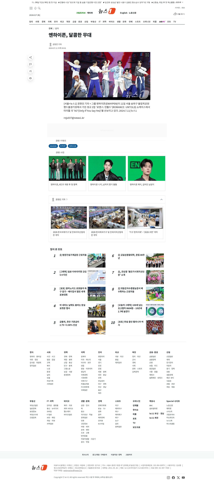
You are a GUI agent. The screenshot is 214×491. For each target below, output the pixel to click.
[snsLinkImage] (168, 477)
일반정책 (33, 408)
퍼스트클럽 (170, 424)
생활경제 (169, 375)
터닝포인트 (170, 418)
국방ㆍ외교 (119, 357)
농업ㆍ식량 (68, 372)
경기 (99, 363)
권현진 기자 (57, 44)
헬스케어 (67, 411)
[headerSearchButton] (39, 8)
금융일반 (152, 357)
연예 (100, 401)
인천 (99, 366)
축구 (116, 411)
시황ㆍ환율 (153, 372)
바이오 (66, 401)
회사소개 (85, 455)
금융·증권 (153, 352)
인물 (48, 378)
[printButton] (30, 78)
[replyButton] (30, 64)
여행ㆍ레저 (85, 427)
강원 (99, 369)
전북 (99, 378)
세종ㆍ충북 (102, 372)
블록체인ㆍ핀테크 (155, 378)
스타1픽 (169, 411)
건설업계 (33, 418)
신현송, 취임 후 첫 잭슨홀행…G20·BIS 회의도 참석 (162, 2)
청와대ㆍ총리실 (35, 357)
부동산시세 (34, 415)
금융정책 (152, 360)
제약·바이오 (68, 408)
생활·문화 (85, 401)
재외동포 (118, 363)
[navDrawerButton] (31, 8)
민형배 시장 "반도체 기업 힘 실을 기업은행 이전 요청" (71, 2)
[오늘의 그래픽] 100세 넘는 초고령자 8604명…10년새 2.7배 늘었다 (130, 308)
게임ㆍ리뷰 (51, 421)
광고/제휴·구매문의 (100, 455)
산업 (168, 352)
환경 (48, 372)
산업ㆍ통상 (68, 363)
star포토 (53, 146)
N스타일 (101, 424)
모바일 (49, 411)
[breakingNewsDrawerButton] (35, 8)
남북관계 (135, 372)
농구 (116, 421)
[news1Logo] (39, 467)
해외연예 (101, 418)
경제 (66, 352)
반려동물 (84, 436)
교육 (48, 363)
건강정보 (84, 424)
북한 (134, 352)
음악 (99, 415)
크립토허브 (81, 13)
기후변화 (84, 378)
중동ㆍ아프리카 (86, 369)
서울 (99, 360)
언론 (82, 421)
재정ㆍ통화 (68, 360)
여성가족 (50, 381)
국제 (83, 352)
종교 (82, 411)
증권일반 (152, 369)
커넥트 (177, 8)
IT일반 (49, 415)
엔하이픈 (72, 146)
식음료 (168, 381)
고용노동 (67, 369)
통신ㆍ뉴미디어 (52, 408)
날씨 (48, 375)
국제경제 (84, 375)
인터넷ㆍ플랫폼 (52, 405)
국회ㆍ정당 (34, 360)
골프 (116, 424)
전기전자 (169, 363)
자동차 (168, 366)
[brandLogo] (107, 11)
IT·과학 (50, 401)
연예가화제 (102, 405)
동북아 (83, 357)
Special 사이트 (173, 401)
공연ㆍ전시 (85, 405)
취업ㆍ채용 (170, 387)
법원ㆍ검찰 (51, 360)
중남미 (83, 372)
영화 (99, 411)
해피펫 (90, 13)
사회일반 (50, 384)
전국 (100, 352)
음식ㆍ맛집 (85, 442)
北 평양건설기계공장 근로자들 (73, 255)
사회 (49, 352)
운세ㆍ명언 (85, 430)
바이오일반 (68, 415)
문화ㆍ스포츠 (137, 369)
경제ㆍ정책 (68, 357)
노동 (48, 369)
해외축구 (118, 415)
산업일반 (169, 357)
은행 (151, 363)
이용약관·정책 (116, 455)
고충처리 (129, 455)
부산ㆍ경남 (102, 387)
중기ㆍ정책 (170, 369)
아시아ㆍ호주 (86, 363)
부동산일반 (34, 405)
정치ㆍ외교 (136, 357)
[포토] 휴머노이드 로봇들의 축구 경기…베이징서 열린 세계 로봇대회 (73, 291)
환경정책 (67, 375)
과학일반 (50, 424)
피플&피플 (85, 384)
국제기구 (84, 381)
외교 (117, 352)
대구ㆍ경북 (102, 384)
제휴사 (152, 401)
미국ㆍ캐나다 (86, 360)
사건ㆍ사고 (51, 357)
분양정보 (33, 411)
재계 (168, 360)
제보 (183, 8)
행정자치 (101, 357)
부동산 (32, 401)
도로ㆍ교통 (85, 433)
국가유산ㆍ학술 (86, 415)
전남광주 (101, 381)
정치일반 (33, 366)
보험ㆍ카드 (153, 366)
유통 (168, 372)
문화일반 (84, 418)
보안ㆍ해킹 (51, 418)
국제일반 (84, 390)
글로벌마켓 (153, 408)
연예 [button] (50, 28)
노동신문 (132, 13)
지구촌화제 (85, 387)
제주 (99, 393)
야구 (116, 405)
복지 (48, 366)
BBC (151, 405)
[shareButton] (30, 57)
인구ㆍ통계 (68, 366)
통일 (116, 360)
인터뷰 (100, 421)
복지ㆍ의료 (68, 405)
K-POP (63, 146)
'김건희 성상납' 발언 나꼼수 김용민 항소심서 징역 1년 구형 (117, 2)
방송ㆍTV (101, 408)
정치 (31, 352)
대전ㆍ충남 (102, 375)
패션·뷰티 (170, 378)
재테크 (151, 375)
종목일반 (118, 427)
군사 (133, 360)
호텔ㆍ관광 (170, 384)
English (123, 13)
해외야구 (118, 408)
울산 (99, 390)
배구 (116, 418)
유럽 (82, 366)
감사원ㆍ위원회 (35, 363)
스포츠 (118, 401)
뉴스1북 (169, 421)
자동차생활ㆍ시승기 (88, 439)
